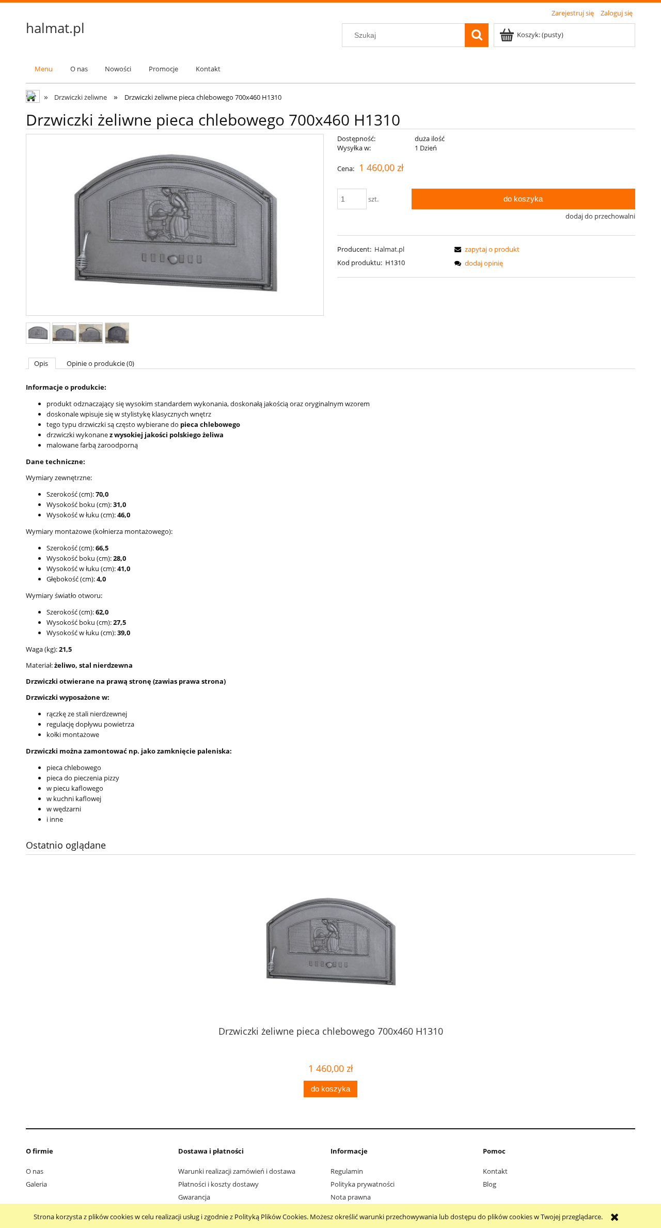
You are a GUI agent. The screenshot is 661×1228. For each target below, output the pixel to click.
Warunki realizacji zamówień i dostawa (236, 1171)
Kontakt (495, 1171)
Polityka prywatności (362, 1184)
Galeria (36, 1184)
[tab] (42, 363)
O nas (34, 1171)
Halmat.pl (389, 249)
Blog (489, 1184)
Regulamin (346, 1171)
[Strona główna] (33, 97)
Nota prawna (350, 1197)
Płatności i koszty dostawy (218, 1184)
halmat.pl (55, 28)
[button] (485, 249)
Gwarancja (194, 1197)
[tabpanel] (330, 603)
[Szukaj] (477, 35)
